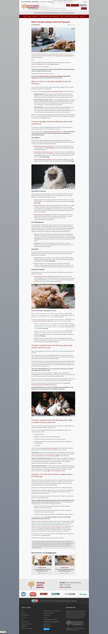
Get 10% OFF (42, 321)
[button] (3, 632)
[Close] (75, 302)
